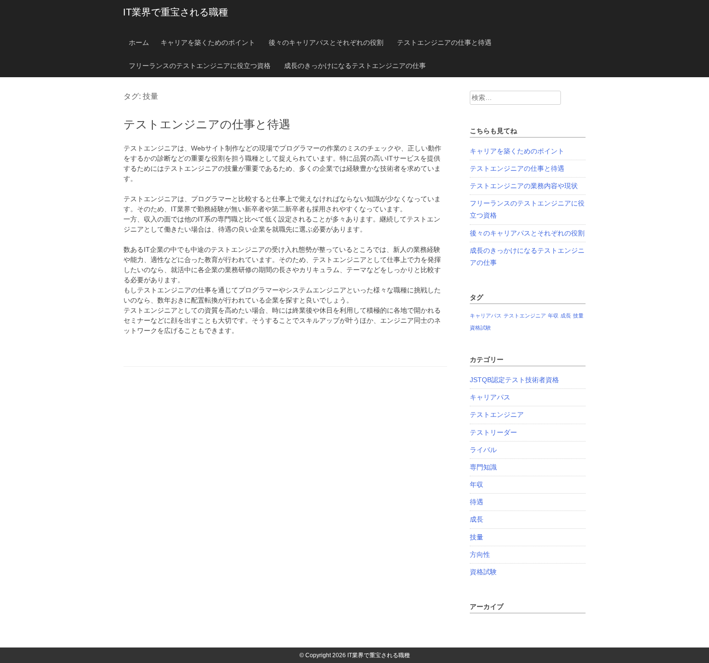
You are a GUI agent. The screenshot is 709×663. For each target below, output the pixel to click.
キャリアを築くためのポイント (208, 42)
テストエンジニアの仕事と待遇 (444, 42)
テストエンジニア (525, 315)
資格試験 (480, 328)
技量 (578, 315)
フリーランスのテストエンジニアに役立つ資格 (200, 65)
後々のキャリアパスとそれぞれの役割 (326, 42)
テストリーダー (493, 432)
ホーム (139, 42)
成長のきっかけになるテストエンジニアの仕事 (355, 65)
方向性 (480, 554)
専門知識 (483, 467)
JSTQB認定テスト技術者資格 (514, 380)
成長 (565, 315)
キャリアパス (486, 315)
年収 (553, 315)
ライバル (483, 450)
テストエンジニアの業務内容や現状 (524, 186)
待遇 (476, 502)
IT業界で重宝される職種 (175, 12)
